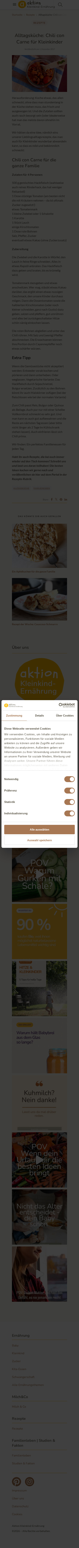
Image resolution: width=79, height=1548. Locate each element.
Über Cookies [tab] (65, 715)
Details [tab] (39, 715)
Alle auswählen (39, 829)
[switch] (69, 791)
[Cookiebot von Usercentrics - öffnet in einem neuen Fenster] (59, 705)
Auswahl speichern (39, 840)
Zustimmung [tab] (14, 715)
